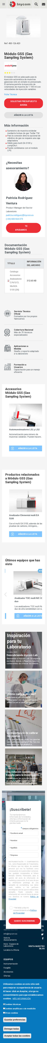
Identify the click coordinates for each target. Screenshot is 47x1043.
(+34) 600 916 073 (14, 219)
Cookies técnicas (13, 1004)
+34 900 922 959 (10, 930)
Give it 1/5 (5, 73)
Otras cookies (11, 1012)
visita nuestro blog (36, 947)
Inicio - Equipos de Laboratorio (11, 945)
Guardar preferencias (14, 1020)
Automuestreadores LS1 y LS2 (24, 429)
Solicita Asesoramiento (10, 939)
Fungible (7, 968)
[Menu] (3, 2)
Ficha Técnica (10, 94)
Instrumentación (11, 964)
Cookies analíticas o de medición (20, 1008)
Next (41, 596)
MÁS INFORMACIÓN (22, 998)
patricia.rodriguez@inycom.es (20, 215)
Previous (5, 596)
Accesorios (8, 972)
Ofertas (7, 976)
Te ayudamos (21, 228)
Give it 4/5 (12, 73)
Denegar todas (11, 1029)
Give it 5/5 (14, 73)
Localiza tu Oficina (11, 950)
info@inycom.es (10, 934)
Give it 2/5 (7, 73)
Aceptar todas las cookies (17, 1036)
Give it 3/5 (10, 73)
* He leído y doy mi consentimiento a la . (25, 910)
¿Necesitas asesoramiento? (17, 165)
